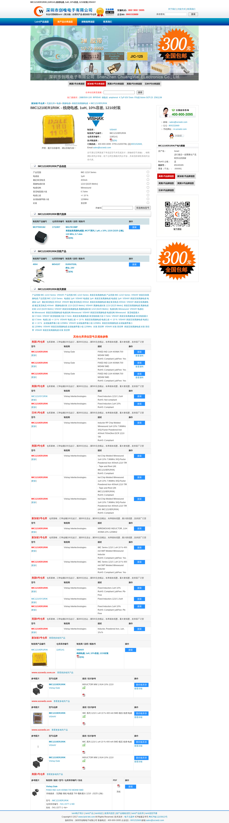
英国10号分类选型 (115, 84)
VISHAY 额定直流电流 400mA (75, 302)
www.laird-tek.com (86, 817)
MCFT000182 (39, 227)
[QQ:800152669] (177, 139)
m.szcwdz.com (180, 129)
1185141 (60, 650)
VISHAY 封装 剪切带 (114, 326)
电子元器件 (129, 817)
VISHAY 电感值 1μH (84, 298)
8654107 (56, 264)
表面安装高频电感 (80, 103)
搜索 (134, 227)
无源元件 (51, 103)
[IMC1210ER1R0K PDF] (118, 786)
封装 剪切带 (98, 326)
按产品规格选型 (123, 813)
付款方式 (182, 9)
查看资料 (139, 356)
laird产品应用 (138, 813)
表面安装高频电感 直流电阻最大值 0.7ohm (92, 316)
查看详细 (138, 688)
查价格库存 (141, 684)
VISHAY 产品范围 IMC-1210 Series (73, 295)
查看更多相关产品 (57, 638)
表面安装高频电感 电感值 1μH (108, 298)
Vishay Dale (54, 688)
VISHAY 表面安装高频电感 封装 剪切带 (52, 330)
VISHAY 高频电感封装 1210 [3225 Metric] (104, 305)
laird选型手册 (151, 813)
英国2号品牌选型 (166, 183)
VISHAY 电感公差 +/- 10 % (72, 319)
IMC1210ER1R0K (99, 103)
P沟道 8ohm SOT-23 (143, 97)
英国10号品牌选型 (185, 183)
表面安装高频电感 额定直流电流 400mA (108, 302)
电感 (58, 103)
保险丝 (105, 97)
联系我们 (191, 9)
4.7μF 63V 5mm (126, 97)
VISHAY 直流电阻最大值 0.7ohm (57, 316)
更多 (34, 355)
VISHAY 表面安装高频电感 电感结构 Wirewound (104, 312)
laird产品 (89, 813)
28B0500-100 (85, 97)
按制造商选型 (88, 21)
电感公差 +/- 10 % (51, 319)
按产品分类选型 (65, 21)
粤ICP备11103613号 (158, 817)
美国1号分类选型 (76, 84)
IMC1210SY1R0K (39, 396)
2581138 (158, 97)
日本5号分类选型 (152, 84)
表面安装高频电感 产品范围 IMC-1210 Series (110, 295)
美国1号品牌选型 (166, 176)
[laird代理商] (39, 17)
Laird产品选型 (42, 21)
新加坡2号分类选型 (96, 84)
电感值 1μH (69, 298)
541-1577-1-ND (67, 804)
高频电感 (66, 103)
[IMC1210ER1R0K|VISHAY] (38, 724)
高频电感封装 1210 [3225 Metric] (70, 305)
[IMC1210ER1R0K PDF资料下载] (83, 696)
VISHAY (52, 716)
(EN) (114, 140)
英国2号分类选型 (134, 84)
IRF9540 (97, 97)
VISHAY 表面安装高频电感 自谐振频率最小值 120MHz (67, 326)
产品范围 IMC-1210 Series (44, 295)
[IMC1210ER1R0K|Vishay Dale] (38, 695)
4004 (35, 264)
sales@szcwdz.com (102, 147)
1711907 (56, 227)
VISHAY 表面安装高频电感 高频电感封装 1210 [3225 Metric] (81, 309)
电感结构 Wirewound (119, 309)
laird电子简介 (78, 813)
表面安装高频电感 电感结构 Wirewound (63, 312)
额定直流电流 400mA (51, 302)
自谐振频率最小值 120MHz (56, 323)
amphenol (113, 97)
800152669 (136, 144)
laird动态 (99, 813)
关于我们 (172, 9)
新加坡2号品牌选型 (186, 176)
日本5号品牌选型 (166, 190)
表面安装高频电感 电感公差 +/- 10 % (101, 319)
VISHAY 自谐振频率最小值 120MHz (85, 323)
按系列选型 (109, 813)
